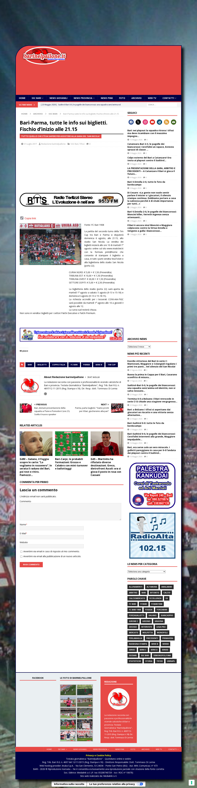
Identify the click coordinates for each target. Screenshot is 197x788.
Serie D (154, 649)
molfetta (148, 632)
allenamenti (135, 587)
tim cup (112, 364)
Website (24, 542)
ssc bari (145, 655)
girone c (133, 621)
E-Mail (23, 533)
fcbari (143, 604)
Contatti (168, 98)
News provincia (83, 98)
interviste (146, 627)
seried (165, 649)
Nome (23, 524)
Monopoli (162, 632)
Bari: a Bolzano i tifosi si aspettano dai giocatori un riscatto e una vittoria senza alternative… (150, 412)
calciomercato (137, 598)
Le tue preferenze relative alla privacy (112, 784)
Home (22, 98)
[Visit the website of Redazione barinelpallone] (45, 393)
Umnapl (171, 661)
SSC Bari (36, 98)
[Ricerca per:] (162, 104)
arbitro (133, 592)
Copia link (30, 218)
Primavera (167, 638)
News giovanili (58, 98)
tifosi (160, 661)
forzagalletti (136, 615)
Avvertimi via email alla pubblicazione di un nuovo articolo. (52, 556)
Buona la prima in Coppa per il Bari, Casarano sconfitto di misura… (152, 376)
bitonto (154, 592)
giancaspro (167, 615)
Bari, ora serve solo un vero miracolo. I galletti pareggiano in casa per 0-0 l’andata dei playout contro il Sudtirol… (151, 450)
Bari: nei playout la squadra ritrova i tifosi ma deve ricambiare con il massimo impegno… (150, 133)
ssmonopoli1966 (162, 655)
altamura (152, 587)
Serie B (98, 364)
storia (148, 661)
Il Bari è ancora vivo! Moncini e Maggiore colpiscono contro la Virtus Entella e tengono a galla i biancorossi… (149, 228)
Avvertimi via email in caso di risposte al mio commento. (51, 551)
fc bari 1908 (135, 609)
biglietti (42, 364)
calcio (166, 592)
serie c (143, 649)
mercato (133, 632)
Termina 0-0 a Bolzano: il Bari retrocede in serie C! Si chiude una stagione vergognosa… (152, 400)
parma (86, 364)
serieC (132, 649)
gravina (159, 621)
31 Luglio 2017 (30, 143)
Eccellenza (155, 598)
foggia (148, 609)
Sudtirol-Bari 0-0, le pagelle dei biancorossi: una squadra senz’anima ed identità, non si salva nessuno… (151, 388)
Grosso (133, 627)
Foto (122, 98)
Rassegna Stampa (138, 644)
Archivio (136, 98)
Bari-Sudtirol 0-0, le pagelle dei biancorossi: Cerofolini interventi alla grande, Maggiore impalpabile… (151, 436)
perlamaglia (135, 638)
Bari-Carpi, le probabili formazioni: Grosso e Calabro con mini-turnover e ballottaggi (71, 463)
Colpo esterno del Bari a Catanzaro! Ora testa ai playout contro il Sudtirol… (149, 159)
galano (153, 615)
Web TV (152, 98)
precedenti (152, 638)
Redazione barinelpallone (53, 143)
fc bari (74, 364)
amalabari (166, 587)
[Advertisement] (98, 23)
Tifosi (81, 143)
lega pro (161, 627)
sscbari (133, 655)
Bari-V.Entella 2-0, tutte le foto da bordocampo (146, 183)
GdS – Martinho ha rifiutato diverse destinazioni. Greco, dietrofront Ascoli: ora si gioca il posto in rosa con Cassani (106, 467)
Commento (25, 501)
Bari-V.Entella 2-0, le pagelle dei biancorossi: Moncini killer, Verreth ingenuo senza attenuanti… (152, 214)
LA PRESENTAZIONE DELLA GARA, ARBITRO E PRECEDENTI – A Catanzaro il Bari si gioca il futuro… (151, 171)
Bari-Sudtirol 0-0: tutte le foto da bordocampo (145, 424)
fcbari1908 (156, 604)
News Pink (107, 98)
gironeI (146, 621)
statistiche (135, 661)
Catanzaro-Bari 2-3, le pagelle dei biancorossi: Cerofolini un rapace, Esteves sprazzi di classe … (150, 146)
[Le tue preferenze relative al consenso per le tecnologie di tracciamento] (192, 783)
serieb (165, 644)
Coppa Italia (58, 364)
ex (167, 598)
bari (30, 364)
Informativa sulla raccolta (69, 784)
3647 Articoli (93, 377)
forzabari (162, 609)
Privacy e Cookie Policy (98, 755)
